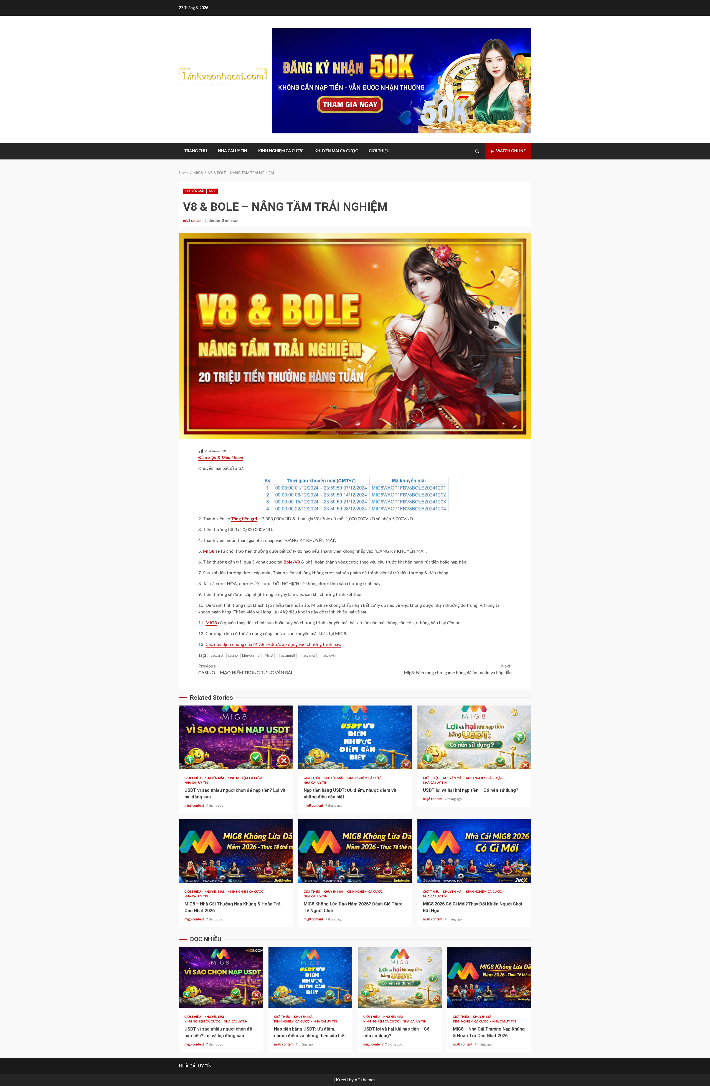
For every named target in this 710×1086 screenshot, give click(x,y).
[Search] (477, 151)
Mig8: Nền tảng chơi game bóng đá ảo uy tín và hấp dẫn (458, 669)
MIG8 (212, 191)
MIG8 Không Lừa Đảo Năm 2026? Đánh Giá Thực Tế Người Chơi (355, 851)
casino (233, 656)
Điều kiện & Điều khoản (220, 457)
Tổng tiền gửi (244, 519)
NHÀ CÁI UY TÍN (232, 151)
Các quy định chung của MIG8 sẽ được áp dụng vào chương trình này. (273, 644)
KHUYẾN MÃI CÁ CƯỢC (336, 151)
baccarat (217, 656)
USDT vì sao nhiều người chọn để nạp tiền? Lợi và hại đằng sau (236, 737)
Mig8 (269, 656)
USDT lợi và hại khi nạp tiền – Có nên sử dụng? (474, 737)
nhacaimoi (307, 656)
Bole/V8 (291, 562)
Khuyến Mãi (194, 191)
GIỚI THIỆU (379, 151)
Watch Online (511, 151)
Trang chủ (195, 151)
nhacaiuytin (328, 656)
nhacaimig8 (286, 656)
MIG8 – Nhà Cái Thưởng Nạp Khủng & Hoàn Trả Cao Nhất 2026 (236, 851)
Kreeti (342, 1080)
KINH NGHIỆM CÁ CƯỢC (280, 151)
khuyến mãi (251, 656)
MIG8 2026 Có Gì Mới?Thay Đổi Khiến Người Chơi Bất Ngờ (474, 851)
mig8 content (193, 220)
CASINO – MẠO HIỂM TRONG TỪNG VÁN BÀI (245, 669)
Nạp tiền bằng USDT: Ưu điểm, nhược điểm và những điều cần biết (355, 737)
